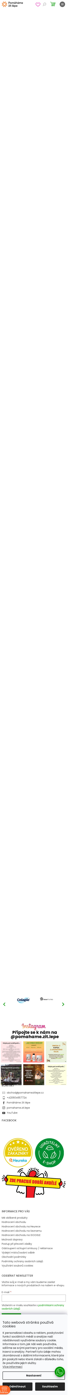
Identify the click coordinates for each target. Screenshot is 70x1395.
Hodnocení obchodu (14, 1222)
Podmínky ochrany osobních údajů (22, 1261)
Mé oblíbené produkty (15, 1217)
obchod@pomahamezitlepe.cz (25, 1092)
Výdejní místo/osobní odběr (18, 1252)
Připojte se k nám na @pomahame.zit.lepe (35, 1034)
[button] (63, 1004)
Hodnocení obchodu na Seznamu (22, 1231)
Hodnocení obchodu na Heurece (21, 1226)
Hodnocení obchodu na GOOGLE (21, 1235)
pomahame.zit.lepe (18, 1107)
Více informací (12, 1367)
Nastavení (33, 1375)
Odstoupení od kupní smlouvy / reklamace (27, 1248)
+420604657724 (17, 1097)
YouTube (12, 1112)
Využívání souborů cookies (17, 1265)
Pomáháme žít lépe (18, 1102)
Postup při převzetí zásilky (17, 1244)
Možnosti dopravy (12, 1239)
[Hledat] (44, 4)
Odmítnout (17, 1386)
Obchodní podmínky (14, 1257)
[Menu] (62, 4)
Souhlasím (50, 1386)
